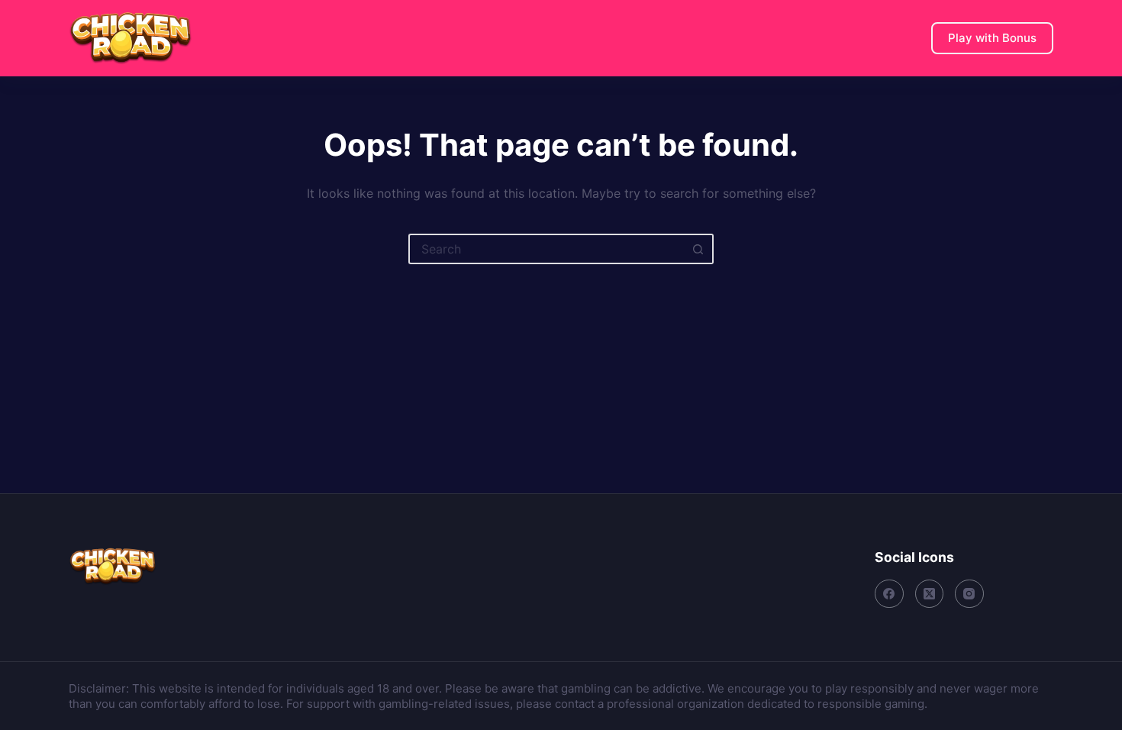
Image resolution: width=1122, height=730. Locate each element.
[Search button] (698, 249)
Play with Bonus (992, 38)
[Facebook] (889, 594)
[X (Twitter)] (929, 594)
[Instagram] (969, 594)
